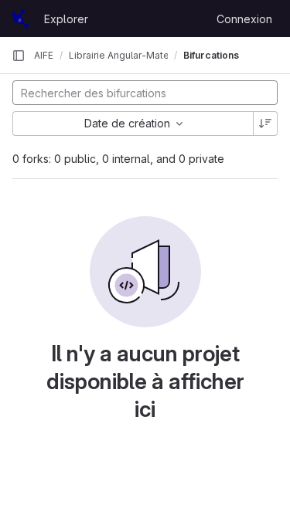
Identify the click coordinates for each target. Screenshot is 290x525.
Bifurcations (211, 55)
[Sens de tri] (265, 123)
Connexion (244, 18)
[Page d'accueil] (20, 18)
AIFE (43, 55)
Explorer (66, 18)
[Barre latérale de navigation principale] (18, 55)
